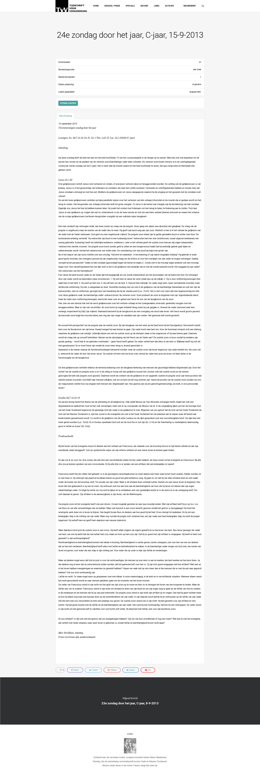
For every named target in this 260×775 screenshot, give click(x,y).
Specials (130, 6)
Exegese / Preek (112, 6)
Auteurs (169, 6)
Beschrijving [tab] (65, 116)
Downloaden (68, 103)
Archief (144, 6)
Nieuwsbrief (189, 6)
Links (156, 6)
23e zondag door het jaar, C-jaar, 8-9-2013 (130, 701)
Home (96, 6)
